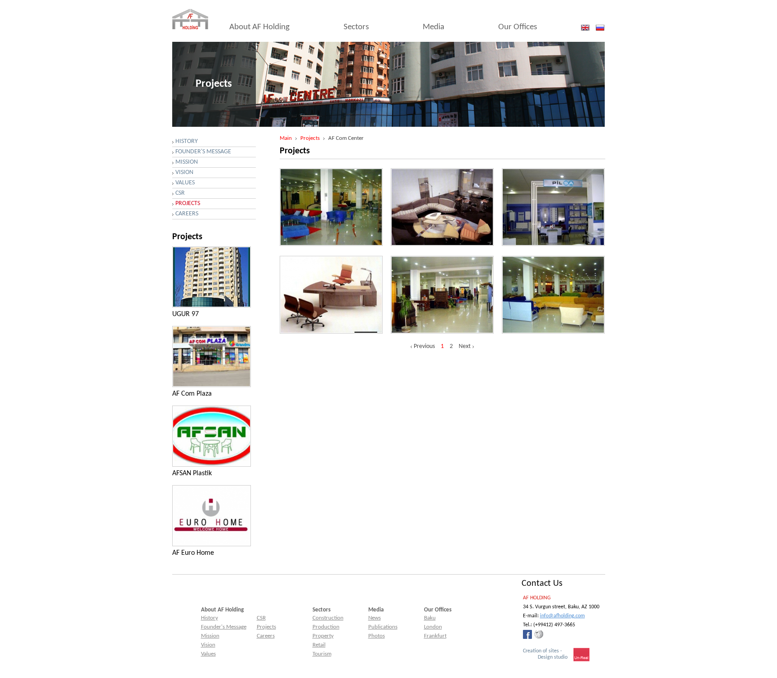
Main (286, 138)
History (186, 141)
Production (326, 627)
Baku (430, 618)
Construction (328, 618)
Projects (310, 138)
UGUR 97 (185, 314)
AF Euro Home (193, 553)
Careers (186, 213)
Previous (424, 346)
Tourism (322, 654)
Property (323, 636)
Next (465, 346)
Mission (186, 162)
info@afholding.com (562, 616)
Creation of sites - (545, 654)
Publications (382, 627)
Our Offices (517, 27)
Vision (184, 172)
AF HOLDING (537, 598)
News (374, 618)
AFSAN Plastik (192, 473)
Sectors (356, 27)
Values (185, 182)
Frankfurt (435, 636)
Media (433, 27)
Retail (319, 645)
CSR (180, 193)
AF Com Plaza (192, 393)
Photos (376, 636)
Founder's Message (203, 151)
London (433, 627)
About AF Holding (259, 27)
